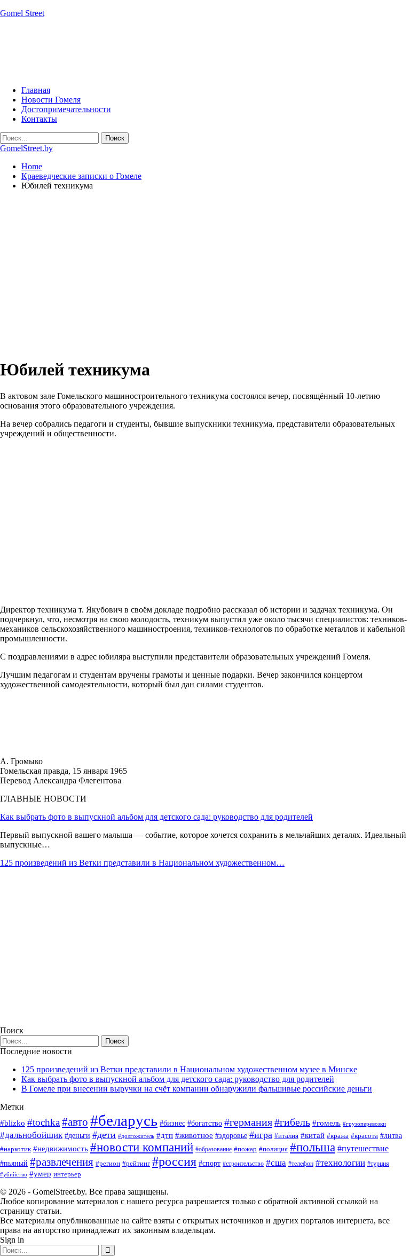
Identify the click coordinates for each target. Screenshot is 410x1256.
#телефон (300, 1163)
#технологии (340, 1163)
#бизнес (172, 1123)
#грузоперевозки (364, 1123)
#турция (378, 1163)
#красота (364, 1136)
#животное (194, 1135)
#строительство (243, 1163)
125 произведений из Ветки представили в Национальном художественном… (142, 862)
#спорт (209, 1163)
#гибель (292, 1122)
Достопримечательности (66, 109)
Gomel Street (22, 13)
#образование (213, 1149)
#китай (313, 1135)
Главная (35, 90)
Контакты (39, 118)
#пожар (245, 1149)
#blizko (12, 1123)
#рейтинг (136, 1163)
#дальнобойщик (31, 1135)
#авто (75, 1122)
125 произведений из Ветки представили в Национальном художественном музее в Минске (189, 1069)
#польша (312, 1147)
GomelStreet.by (26, 148)
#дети (104, 1134)
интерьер (67, 1174)
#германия (248, 1122)
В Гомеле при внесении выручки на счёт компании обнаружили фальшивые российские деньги (196, 1088)
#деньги (77, 1136)
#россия (174, 1161)
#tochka (43, 1122)
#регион (108, 1163)
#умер (40, 1173)
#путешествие (363, 1148)
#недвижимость (60, 1148)
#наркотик (15, 1149)
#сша (276, 1162)
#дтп (164, 1135)
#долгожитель (136, 1136)
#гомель (326, 1123)
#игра (260, 1134)
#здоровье (231, 1136)
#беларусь (123, 1120)
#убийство (13, 1175)
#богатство (204, 1123)
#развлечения (61, 1162)
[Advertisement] (194, 51)
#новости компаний (141, 1147)
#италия (286, 1136)
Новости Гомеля (51, 99)
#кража (338, 1136)
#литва (391, 1136)
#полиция (273, 1149)
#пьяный (14, 1163)
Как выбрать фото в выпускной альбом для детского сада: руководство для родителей (156, 816)
